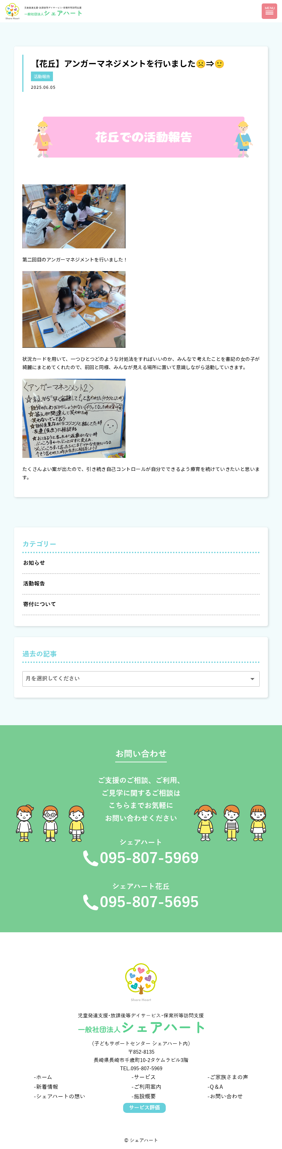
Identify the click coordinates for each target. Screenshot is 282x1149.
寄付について (39, 604)
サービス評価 (144, 1107)
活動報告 (42, 76)
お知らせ (34, 563)
